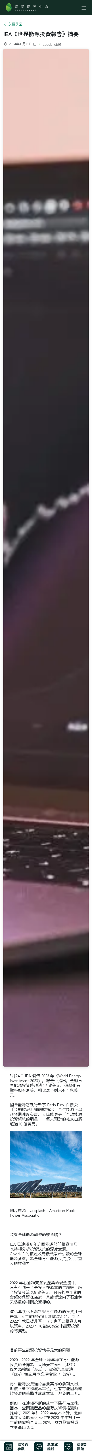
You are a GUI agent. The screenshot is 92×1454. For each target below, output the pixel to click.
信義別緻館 (82, 1446)
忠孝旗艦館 (52, 1446)
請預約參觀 (22, 1446)
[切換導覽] (84, 7)
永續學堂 (15, 24)
